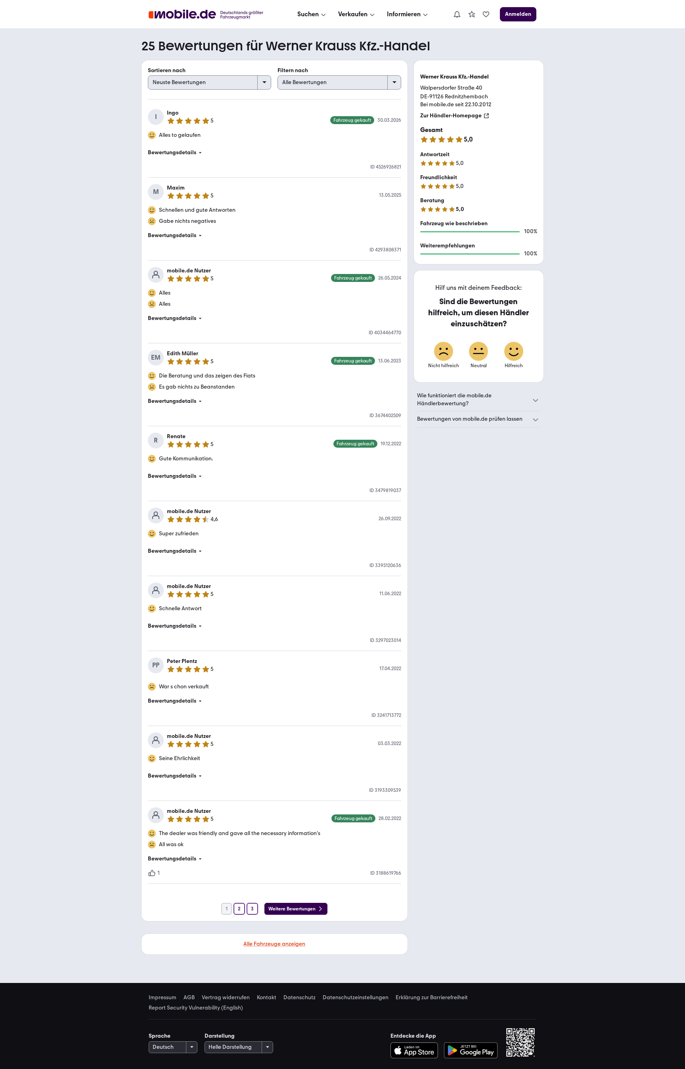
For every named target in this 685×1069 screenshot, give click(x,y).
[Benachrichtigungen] (456, 14)
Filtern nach (292, 70)
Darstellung (220, 1036)
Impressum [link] (162, 997)
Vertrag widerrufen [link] (226, 997)
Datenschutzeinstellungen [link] (355, 997)
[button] (274, 153)
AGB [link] (189, 997)
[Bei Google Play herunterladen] (470, 1050)
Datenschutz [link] (299, 997)
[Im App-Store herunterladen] (416, 1050)
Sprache (159, 1036)
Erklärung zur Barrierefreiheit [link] (432, 997)
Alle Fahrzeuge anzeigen (274, 944)
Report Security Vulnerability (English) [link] (196, 1008)
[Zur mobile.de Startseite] (213, 14)
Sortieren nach (167, 70)
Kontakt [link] (266, 997)
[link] (471, 14)
